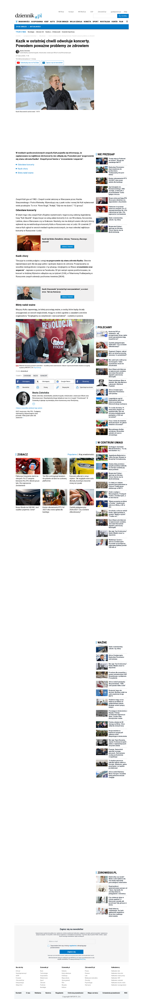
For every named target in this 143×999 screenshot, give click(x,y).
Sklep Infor (19, 985)
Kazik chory (23, 169)
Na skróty (19, 967)
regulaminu (73, 945)
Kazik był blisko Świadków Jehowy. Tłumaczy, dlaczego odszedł (64, 240)
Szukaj (124, 16)
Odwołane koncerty (26, 164)
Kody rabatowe (66, 973)
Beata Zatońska (45, 51)
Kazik (35, 376)
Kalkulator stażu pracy (118, 975)
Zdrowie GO (40, 32)
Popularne (72, 454)
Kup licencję (37, 367)
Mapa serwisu (93, 993)
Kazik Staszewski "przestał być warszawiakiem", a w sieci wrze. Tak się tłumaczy (65, 290)
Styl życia (88, 985)
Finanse (87, 973)
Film (63, 982)
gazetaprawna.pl (116, 12)
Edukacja (64, 975)
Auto (41, 971)
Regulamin (59, 993)
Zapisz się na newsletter (54, 63)
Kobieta (64, 971)
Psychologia (88, 982)
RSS (125, 993)
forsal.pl (71, 12)
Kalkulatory (115, 967)
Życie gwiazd (21, 27)
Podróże (42, 985)
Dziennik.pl (44, 967)
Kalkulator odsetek (117, 980)
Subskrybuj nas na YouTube (30, 63)
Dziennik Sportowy (68, 32)
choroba (27, 376)
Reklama (38, 993)
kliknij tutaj (83, 959)
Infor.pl (18, 971)
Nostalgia (31, 32)
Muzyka (64, 985)
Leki (86, 975)
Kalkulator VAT (115, 978)
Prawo (87, 971)
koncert (43, 376)
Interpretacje (20, 982)
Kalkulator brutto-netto (118, 982)
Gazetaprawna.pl (21, 973)
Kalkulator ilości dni (117, 973)
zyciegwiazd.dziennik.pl (29, 36)
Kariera (48, 993)
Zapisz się (71, 952)
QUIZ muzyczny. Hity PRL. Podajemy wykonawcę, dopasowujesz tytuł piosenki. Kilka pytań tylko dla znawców (28, 415)
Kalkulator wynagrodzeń (118, 985)
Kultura (64, 987)
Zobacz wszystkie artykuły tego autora (29, 408)
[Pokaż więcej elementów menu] (127, 21)
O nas (28, 993)
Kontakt (18, 993)
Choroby (87, 980)
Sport (42, 980)
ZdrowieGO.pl (102, 12)
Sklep (125, 12)
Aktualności (35, 27)
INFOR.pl (61, 12)
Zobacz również (67, 247)
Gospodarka (44, 975)
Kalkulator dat (115, 971)
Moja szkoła (65, 978)
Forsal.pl (18, 978)
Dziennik (18, 36)
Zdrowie (42, 982)
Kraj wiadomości (86, 454)
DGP (91, 12)
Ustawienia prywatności (111, 993)
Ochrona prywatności (75, 993)
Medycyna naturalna (91, 978)
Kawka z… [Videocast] (52, 32)
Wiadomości (44, 978)
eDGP (17, 975)
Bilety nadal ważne (25, 173)
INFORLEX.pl (82, 12)
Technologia (44, 973)
